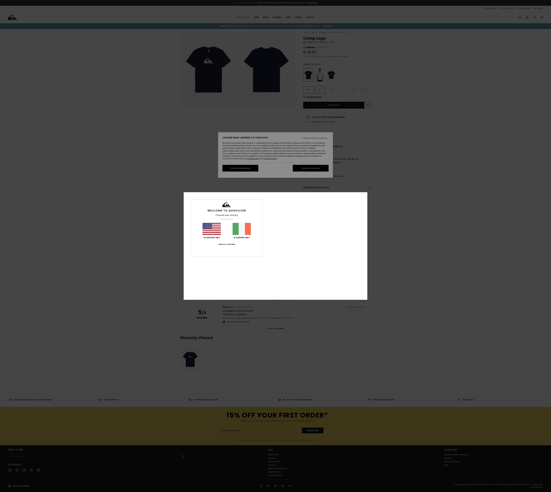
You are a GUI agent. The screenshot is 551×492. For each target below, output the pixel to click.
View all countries (226, 244)
